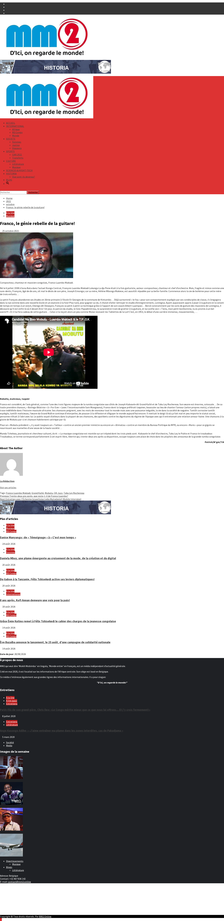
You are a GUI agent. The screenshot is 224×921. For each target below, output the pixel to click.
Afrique (16, 129)
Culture (10, 893)
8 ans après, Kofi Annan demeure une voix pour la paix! (35, 600)
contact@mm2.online (19, 881)
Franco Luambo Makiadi (18, 492)
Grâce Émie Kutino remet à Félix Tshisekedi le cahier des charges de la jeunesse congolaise (58, 621)
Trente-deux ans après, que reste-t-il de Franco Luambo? (34, 496)
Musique (16, 167)
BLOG (9, 179)
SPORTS (10, 151)
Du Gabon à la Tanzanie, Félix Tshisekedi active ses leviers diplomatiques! (47, 579)
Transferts (17, 157)
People (10, 896)
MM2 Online (45, 916)
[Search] (1, 189)
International (13, 594)
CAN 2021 (17, 154)
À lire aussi (11, 700)
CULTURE (11, 160)
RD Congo (17, 132)
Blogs (9, 867)
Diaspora (16, 148)
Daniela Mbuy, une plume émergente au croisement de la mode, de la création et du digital (58, 558)
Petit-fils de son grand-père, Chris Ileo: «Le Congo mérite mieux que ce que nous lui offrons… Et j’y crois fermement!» (75, 710)
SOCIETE (10, 138)
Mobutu (49, 492)
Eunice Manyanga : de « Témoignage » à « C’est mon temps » (38, 537)
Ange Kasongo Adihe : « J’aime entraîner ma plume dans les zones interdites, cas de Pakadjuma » (61, 730)
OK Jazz (58, 492)
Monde (15, 135)
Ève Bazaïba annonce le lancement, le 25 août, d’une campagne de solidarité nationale (55, 642)
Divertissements (14, 861)
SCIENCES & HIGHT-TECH (19, 170)
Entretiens (11, 703)
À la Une (10, 212)
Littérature (18, 163)
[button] (7, 183)
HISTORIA (11, 173)
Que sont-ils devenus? (23, 176)
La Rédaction (7, 481)
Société (10, 742)
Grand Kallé (38, 492)
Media (9, 745)
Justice (16, 145)
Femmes (16, 141)
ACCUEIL (10, 122)
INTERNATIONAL (15, 126)
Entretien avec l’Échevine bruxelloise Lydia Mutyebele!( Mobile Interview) (40, 499)
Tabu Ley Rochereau (74, 492)
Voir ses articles (8, 487)
